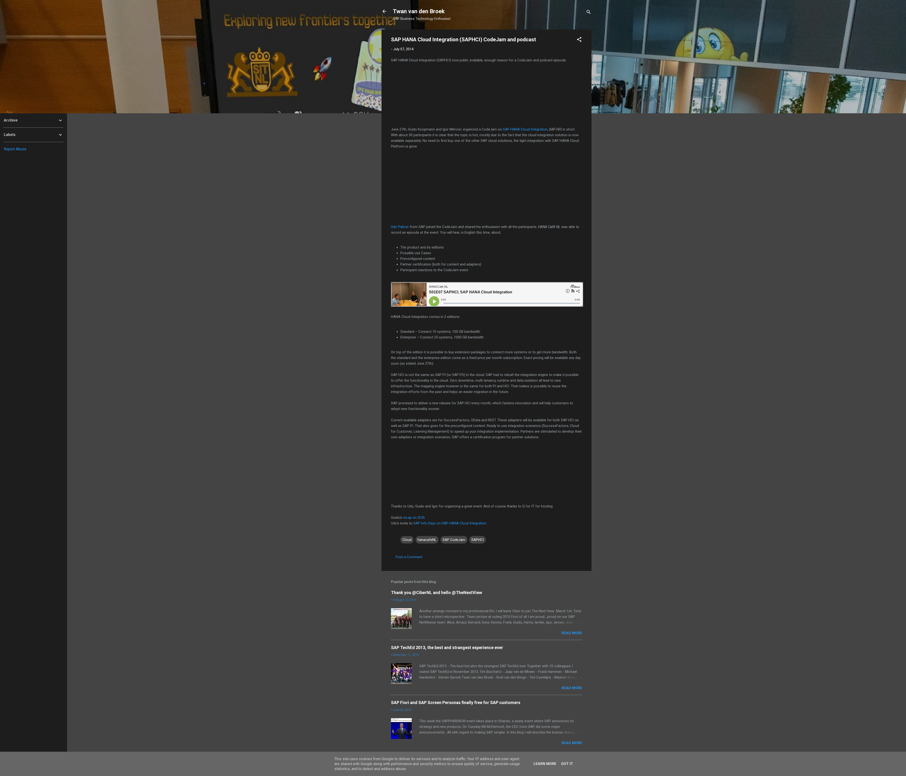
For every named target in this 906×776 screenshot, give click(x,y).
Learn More (544, 764)
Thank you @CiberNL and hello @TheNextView (436, 592)
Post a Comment (409, 557)
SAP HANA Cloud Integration (525, 129)
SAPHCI (477, 540)
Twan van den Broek (419, 11)
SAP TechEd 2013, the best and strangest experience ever (447, 647)
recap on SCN (413, 517)
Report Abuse (15, 149)
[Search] (588, 13)
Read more (572, 633)
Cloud (407, 540)
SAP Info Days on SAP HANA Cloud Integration (449, 523)
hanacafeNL (427, 540)
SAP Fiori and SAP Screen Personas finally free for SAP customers (455, 702)
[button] (579, 40)
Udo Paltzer (400, 227)
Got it (567, 764)
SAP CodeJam (454, 540)
